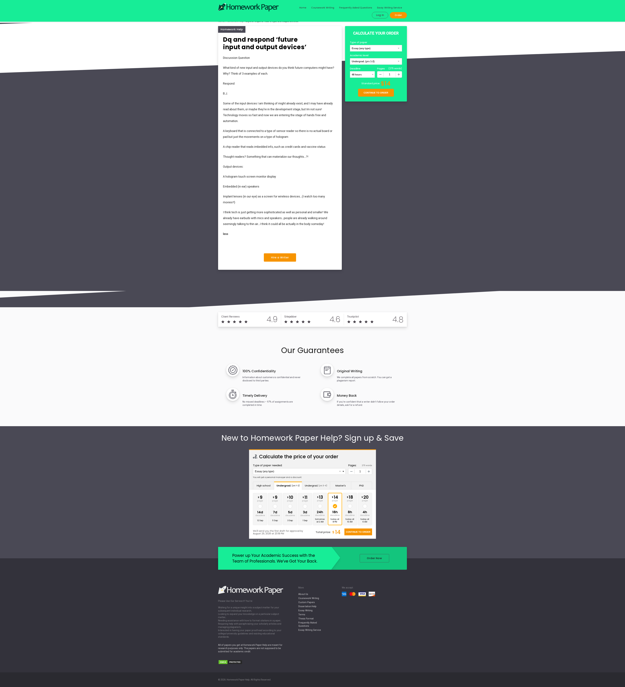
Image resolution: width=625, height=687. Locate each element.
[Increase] (399, 74)
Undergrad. (288, 485)
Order (398, 15)
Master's (340, 485)
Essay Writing (305, 610)
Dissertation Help (307, 606)
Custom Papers (306, 602)
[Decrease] (380, 74)
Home (302, 7)
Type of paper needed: (267, 465)
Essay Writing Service (389, 7)
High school (264, 485)
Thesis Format (306, 618)
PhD (361, 485)
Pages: (352, 465)
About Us (303, 594)
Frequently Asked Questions (355, 7)
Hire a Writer (280, 257)
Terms (301, 614)
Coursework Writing (322, 7)
